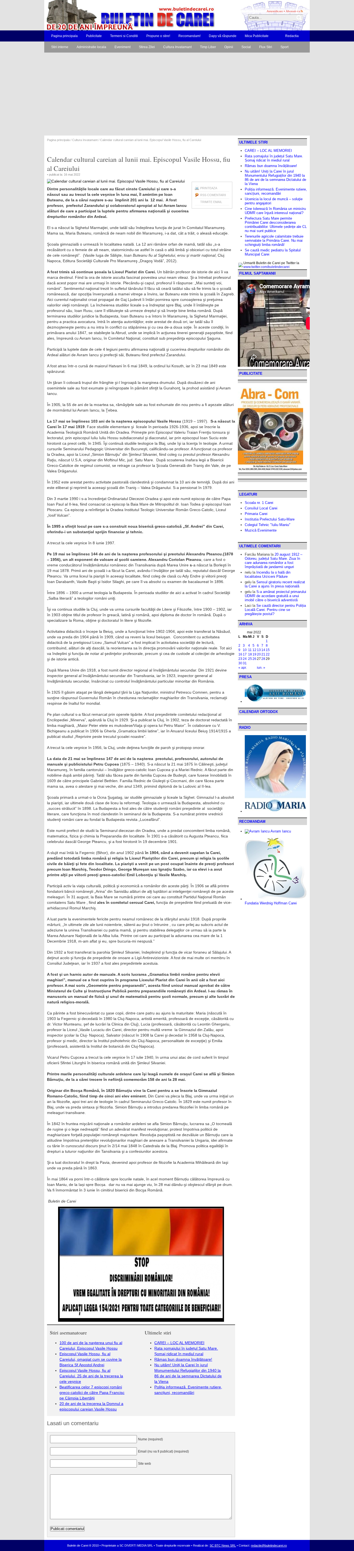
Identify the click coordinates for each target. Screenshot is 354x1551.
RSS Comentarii (213, 195)
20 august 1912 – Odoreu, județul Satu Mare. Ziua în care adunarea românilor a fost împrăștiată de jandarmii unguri (273, 560)
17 (245, 654)
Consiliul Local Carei (261, 508)
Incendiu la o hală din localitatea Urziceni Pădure (267, 574)
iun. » (261, 668)
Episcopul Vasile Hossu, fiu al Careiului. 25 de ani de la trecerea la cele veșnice (91, 1376)
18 (250, 654)
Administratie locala (91, 47)
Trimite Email (211, 202)
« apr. (242, 668)
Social (246, 47)
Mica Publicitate (257, 36)
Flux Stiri (265, 47)
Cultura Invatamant (177, 47)
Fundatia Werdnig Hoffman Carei (271, 903)
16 (240, 654)
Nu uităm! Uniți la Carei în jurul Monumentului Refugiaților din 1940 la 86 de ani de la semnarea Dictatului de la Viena (275, 177)
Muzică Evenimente (261, 530)
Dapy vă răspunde (222, 36)
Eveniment (122, 47)
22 (268, 654)
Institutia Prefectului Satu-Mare (270, 519)
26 (254, 659)
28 (263, 659)
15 (268, 650)
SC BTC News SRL (223, 1545)
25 (250, 659)
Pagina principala (64, 36)
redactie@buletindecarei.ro (269, 1545)
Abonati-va (293, 11)
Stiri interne (59, 47)
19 (254, 654)
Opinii (228, 47)
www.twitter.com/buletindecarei (266, 267)
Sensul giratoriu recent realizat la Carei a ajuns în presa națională (275, 584)
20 (259, 654)
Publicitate (94, 36)
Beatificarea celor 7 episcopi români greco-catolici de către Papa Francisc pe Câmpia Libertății (91, 1392)
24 (245, 659)
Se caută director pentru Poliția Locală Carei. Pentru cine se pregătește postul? (275, 609)
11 (250, 650)
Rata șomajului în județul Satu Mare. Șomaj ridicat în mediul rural (274, 158)
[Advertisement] (177, 94)
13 (259, 650)
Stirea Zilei (147, 47)
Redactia (292, 36)
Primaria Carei (256, 514)
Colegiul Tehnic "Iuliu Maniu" (267, 525)
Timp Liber (208, 47)
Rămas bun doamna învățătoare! (183, 1359)
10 (245, 650)
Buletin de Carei (114, 15)
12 (254, 650)
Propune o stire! (158, 36)
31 (245, 663)
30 (240, 663)
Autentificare (275, 11)
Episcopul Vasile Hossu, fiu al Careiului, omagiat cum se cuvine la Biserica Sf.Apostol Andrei (90, 1359)
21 (263, 654)
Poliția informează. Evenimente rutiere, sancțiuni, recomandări (276, 191)
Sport (284, 47)
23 (240, 659)
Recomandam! (189, 36)
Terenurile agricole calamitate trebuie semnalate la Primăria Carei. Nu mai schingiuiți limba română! (274, 240)
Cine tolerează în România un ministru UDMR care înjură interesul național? (275, 211)
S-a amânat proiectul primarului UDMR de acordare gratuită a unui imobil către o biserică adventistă (275, 596)
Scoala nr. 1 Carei (259, 503)
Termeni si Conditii (124, 36)
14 (263, 650)
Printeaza (208, 188)
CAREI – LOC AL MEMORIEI (179, 1343)
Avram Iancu (280, 831)
